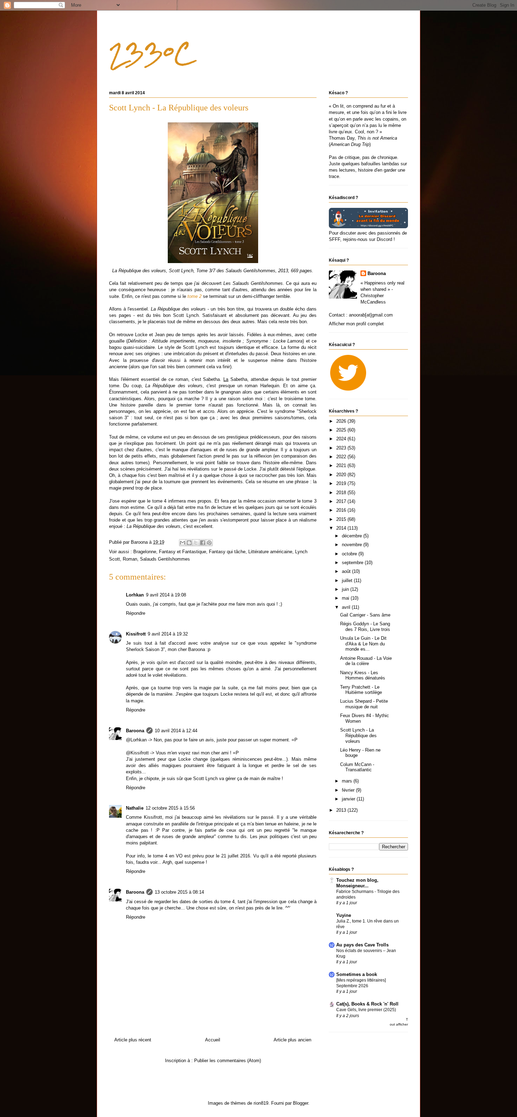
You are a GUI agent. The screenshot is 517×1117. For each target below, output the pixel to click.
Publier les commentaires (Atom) (227, 1060)
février (349, 790)
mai (346, 598)
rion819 (261, 1103)
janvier (349, 799)
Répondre (135, 613)
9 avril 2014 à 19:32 (168, 634)
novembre (352, 544)
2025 (341, 430)
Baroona (135, 730)
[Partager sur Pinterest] (209, 542)
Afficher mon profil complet (356, 323)
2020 (341, 474)
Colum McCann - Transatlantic (357, 767)
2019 (341, 483)
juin (346, 589)
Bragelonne (144, 551)
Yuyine (343, 915)
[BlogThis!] (189, 542)
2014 (341, 528)
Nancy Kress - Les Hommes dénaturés (362, 675)
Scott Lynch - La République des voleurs (358, 735)
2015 (341, 519)
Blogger (300, 1103)
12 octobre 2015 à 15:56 (170, 808)
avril (347, 607)
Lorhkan (135, 595)
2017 (341, 501)
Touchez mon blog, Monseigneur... (357, 882)
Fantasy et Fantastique (182, 551)
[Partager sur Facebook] (202, 542)
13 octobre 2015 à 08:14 (179, 892)
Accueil (212, 1039)
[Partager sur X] (195, 542)
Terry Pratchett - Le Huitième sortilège (361, 689)
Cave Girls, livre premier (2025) (366, 1009)
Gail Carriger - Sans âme (365, 615)
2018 (341, 492)
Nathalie (134, 808)
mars (347, 781)
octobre (350, 553)
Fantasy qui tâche (227, 551)
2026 (341, 421)
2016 (341, 510)
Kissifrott (136, 634)
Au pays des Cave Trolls (362, 944)
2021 (341, 465)
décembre (352, 535)
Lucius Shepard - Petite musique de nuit (364, 703)
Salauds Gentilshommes (165, 559)
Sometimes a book (356, 974)
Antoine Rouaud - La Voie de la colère (366, 661)
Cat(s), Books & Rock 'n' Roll (367, 1004)
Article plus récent (132, 1039)
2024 (341, 438)
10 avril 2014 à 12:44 (176, 730)
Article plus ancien (292, 1039)
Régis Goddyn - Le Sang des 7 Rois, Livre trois (365, 626)
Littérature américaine (270, 551)
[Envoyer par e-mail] (182, 542)
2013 (341, 810)
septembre (353, 562)
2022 (341, 456)
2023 (341, 448)
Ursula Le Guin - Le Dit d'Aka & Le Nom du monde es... (363, 644)
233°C (151, 53)
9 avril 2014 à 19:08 (166, 595)
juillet (348, 580)
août (347, 571)
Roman (130, 559)
